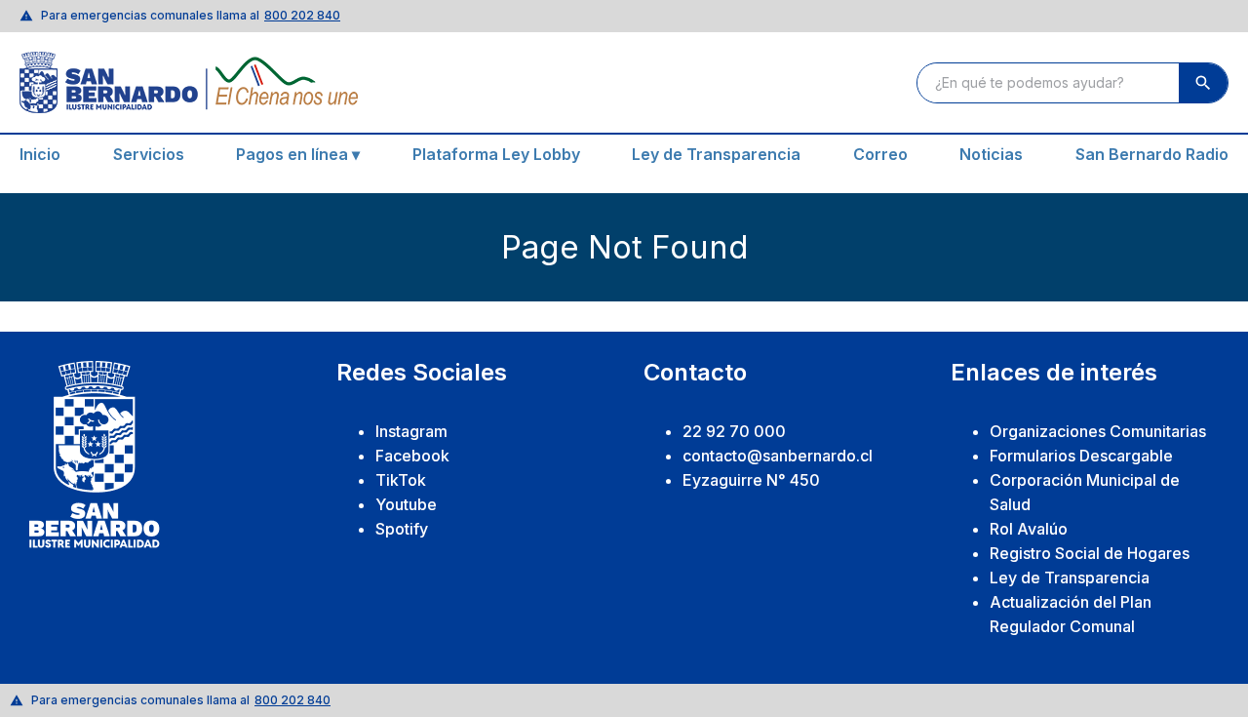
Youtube (406, 504)
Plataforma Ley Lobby (496, 154)
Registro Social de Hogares (1090, 553)
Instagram (411, 431)
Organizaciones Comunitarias (1098, 431)
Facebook (412, 455)
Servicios (148, 154)
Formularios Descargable (1081, 455)
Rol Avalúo (1029, 528)
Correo (880, 154)
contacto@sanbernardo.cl (777, 455)
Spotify (401, 528)
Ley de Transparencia (716, 154)
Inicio (40, 154)
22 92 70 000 (734, 431)
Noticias (991, 154)
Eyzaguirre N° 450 (751, 480)
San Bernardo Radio (1151, 154)
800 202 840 (302, 15)
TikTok (400, 480)
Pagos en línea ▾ (298, 154)
